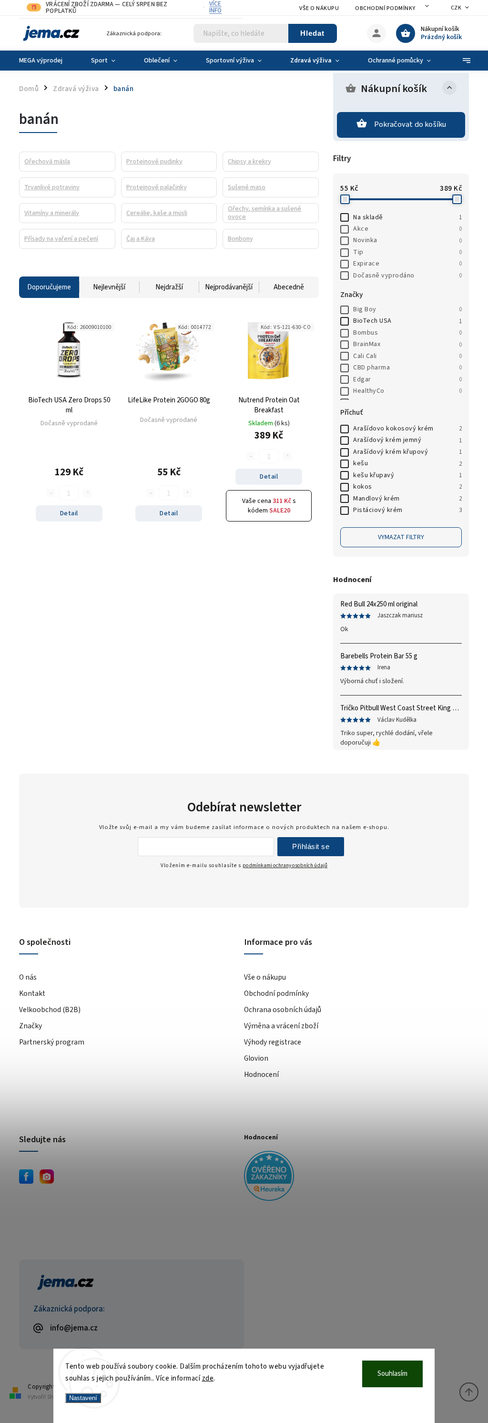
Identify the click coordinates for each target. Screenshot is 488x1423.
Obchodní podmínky (385, 8)
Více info (215, 7)
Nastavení (83, 1398)
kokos (407, 486)
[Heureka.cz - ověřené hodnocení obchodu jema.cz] (353, 1177)
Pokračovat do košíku (410, 124)
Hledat (312, 33)
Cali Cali (407, 356)
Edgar (407, 379)
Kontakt (32, 993)
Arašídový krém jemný (407, 440)
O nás (28, 977)
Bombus (407, 333)
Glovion (256, 1058)
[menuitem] (48, 61)
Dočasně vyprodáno (407, 275)
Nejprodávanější (229, 287)
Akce (407, 229)
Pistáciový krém (407, 510)
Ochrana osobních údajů (282, 1009)
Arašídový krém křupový (407, 452)
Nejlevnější (109, 287)
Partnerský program (51, 1042)
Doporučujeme (49, 287)
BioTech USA (407, 321)
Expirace (407, 263)
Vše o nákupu (319, 8)
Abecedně (289, 287)
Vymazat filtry (401, 537)
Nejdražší (169, 287)
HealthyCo (407, 391)
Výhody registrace (272, 1042)
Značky (30, 1026)
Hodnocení (261, 1074)
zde (208, 1378)
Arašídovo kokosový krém (407, 428)
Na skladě (407, 217)
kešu (407, 463)
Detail (69, 513)
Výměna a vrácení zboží (281, 1026)
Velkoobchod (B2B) (50, 1009)
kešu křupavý (407, 475)
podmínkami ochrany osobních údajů (285, 865)
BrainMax (407, 344)
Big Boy (407, 309)
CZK (456, 8)
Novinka (407, 240)
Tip (407, 252)
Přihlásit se (310, 846)
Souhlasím (392, 1374)
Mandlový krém (407, 498)
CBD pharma (407, 367)
